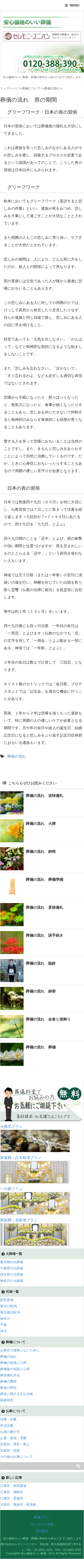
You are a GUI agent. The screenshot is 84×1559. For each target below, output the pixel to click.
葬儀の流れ (16, 756)
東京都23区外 (10, 1312)
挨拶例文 (6, 1400)
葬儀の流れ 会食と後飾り (48, 1019)
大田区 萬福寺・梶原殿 (18, 1504)
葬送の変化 (8, 1387)
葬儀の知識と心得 (13, 1363)
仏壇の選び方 (10, 1432)
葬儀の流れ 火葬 (41, 823)
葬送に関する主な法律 (16, 1394)
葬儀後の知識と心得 (15, 1369)
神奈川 (5, 1318)
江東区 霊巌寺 (11, 1498)
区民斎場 (6, 1300)
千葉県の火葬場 (11, 1268)
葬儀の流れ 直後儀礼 (44, 907)
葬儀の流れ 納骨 (41, 991)
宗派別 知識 (10, 1450)
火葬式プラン (11, 1126)
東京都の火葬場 (11, 1262)
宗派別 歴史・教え (15, 1444)
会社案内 (42, 1531)
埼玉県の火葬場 (11, 1274)
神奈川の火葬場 (11, 1281)
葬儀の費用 (8, 1381)
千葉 (3, 1325)
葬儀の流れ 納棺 (41, 851)
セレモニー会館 (42, 1524)
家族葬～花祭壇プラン (19, 1220)
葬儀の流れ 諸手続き (44, 935)
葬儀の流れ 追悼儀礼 (44, 796)
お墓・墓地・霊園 (13, 1438)
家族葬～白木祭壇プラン (20, 1158)
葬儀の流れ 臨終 (41, 963)
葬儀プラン (42, 1517)
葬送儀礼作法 (10, 1375)
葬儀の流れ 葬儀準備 (44, 879)
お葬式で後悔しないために (19, 1350)
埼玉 (3, 1331)
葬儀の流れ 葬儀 (41, 1047)
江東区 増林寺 (11, 1492)
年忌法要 (6, 1425)
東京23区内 (8, 1306)
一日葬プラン (11, 1189)
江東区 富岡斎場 (13, 1486)
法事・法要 (8, 1419)
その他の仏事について (16, 1457)
